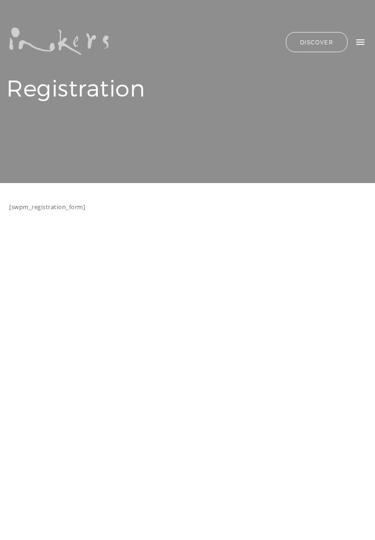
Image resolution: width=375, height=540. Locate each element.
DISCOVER (316, 42)
